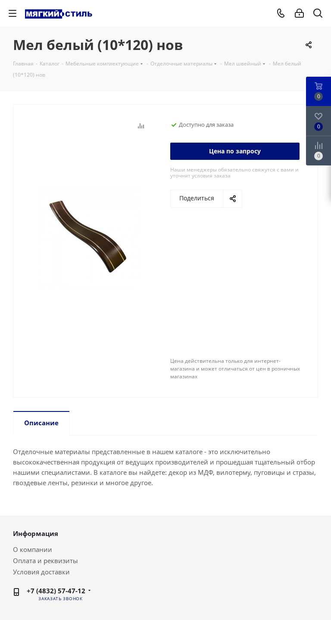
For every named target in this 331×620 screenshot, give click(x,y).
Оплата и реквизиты (45, 560)
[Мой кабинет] (299, 13)
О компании (32, 549)
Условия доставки (41, 571)
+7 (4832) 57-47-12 (56, 590)
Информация (35, 533)
